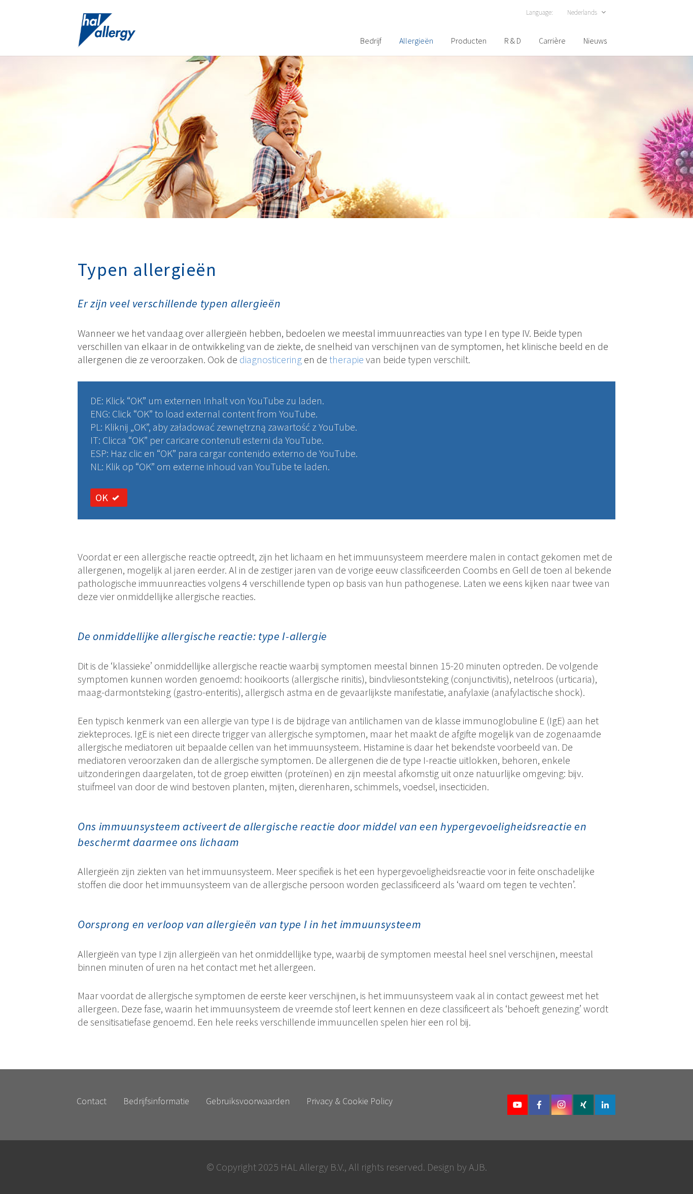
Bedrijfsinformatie (156, 1101)
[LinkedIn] (605, 1105)
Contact (92, 1101)
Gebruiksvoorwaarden (248, 1101)
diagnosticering (271, 359)
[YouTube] (517, 1105)
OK (101, 497)
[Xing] (583, 1105)
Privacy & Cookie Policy (349, 1101)
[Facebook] (539, 1105)
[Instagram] (561, 1105)
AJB (477, 1167)
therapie (347, 359)
